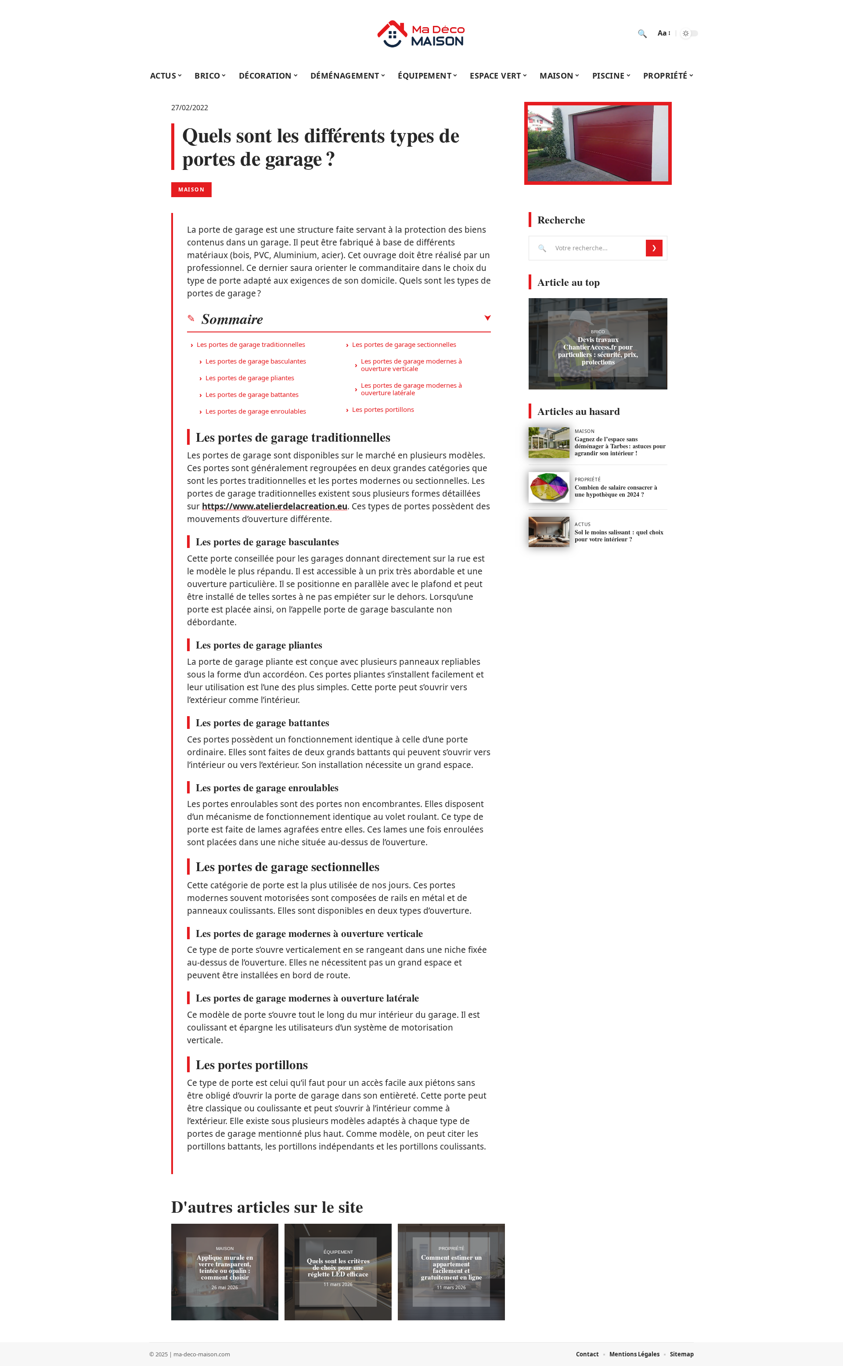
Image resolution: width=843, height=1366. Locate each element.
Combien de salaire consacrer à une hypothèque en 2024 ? (616, 491)
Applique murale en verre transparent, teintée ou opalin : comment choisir (225, 1267)
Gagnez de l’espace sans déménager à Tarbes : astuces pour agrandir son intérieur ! (620, 446)
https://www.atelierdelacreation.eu (274, 506)
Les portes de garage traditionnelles (251, 344)
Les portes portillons (383, 409)
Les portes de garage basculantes (255, 361)
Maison (191, 189)
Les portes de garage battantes (252, 394)
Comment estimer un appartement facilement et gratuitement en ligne (451, 1267)
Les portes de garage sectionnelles (404, 344)
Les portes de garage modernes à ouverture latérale (411, 389)
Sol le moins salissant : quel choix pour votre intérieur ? (619, 535)
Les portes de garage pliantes (249, 377)
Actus (583, 524)
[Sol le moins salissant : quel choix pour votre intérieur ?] (549, 532)
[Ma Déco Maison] (421, 33)
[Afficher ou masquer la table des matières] (377, 318)
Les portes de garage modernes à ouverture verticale (411, 365)
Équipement (338, 1252)
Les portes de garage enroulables (255, 411)
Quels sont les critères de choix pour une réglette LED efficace (338, 1267)
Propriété (452, 1248)
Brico (598, 331)
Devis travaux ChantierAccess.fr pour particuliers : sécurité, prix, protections (598, 350)
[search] (642, 33)
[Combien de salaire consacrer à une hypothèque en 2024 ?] (549, 487)
